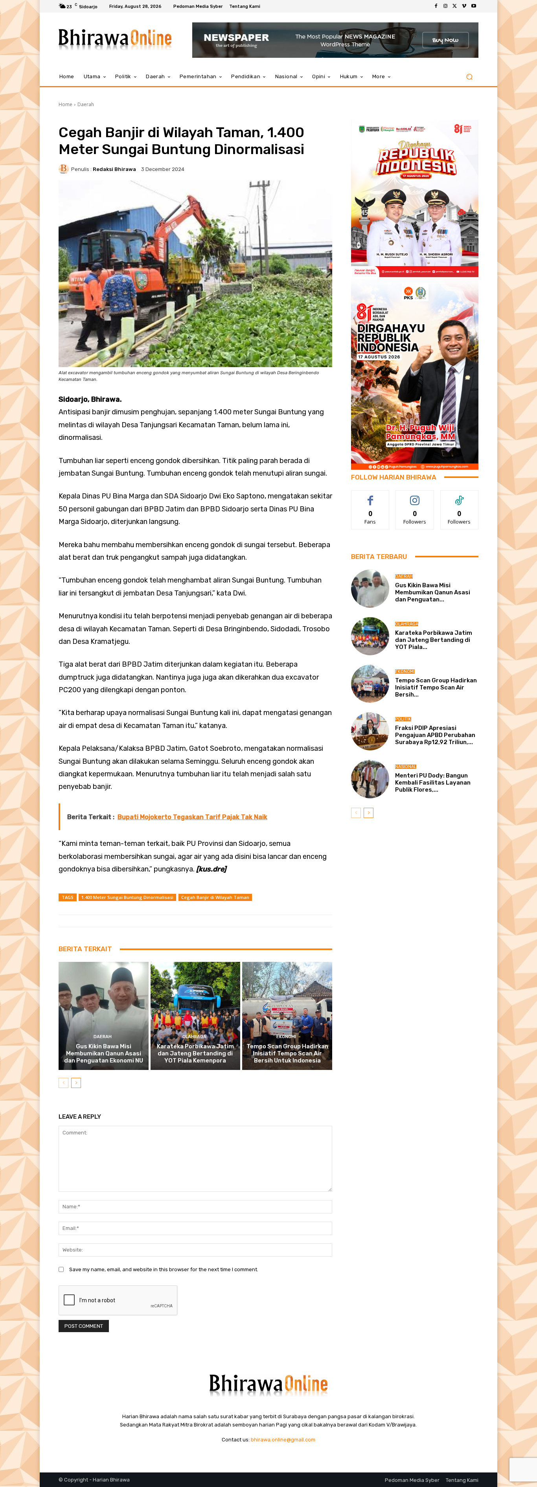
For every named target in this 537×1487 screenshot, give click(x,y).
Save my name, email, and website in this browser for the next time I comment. (163, 1269)
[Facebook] (436, 6)
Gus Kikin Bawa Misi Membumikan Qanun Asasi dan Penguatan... (432, 592)
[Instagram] (445, 6)
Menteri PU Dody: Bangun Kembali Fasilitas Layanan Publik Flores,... (433, 782)
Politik (403, 719)
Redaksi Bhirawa (114, 169)
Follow (415, 496)
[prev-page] (63, 1083)
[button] (469, 77)
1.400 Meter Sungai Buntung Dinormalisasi (127, 897)
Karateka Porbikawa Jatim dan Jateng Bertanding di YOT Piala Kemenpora (195, 1053)
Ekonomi (286, 1037)
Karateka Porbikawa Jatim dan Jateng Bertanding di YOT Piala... (433, 640)
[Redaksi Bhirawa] (65, 169)
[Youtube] (473, 6)
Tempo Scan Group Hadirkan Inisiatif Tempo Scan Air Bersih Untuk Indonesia (287, 1053)
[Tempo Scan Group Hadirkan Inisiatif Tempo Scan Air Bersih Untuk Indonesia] (287, 1016)
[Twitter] (455, 6)
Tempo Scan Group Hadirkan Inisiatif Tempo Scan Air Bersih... (436, 687)
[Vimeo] (464, 6)
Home (65, 104)
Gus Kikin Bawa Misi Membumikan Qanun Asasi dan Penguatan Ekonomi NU (103, 1053)
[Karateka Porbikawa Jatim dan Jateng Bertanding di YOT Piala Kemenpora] (196, 1016)
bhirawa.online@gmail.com (283, 1440)
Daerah (85, 104)
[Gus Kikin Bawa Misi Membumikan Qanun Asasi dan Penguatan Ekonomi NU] (104, 1016)
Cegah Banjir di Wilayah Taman (215, 897)
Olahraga (194, 1037)
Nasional (405, 767)
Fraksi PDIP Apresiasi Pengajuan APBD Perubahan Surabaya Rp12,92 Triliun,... (435, 735)
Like (370, 496)
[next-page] (76, 1083)
